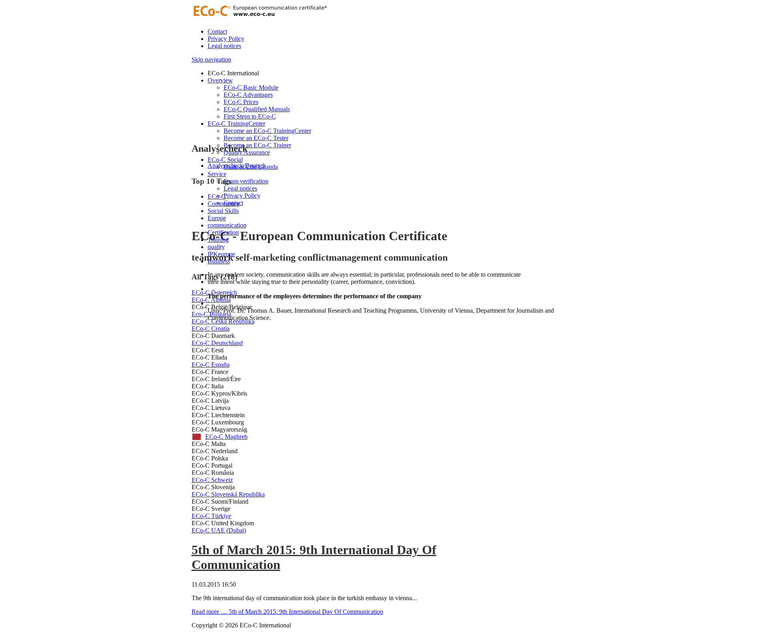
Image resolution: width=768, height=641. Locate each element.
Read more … (287, 611)
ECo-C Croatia (211, 328)
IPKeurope (221, 254)
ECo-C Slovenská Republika (228, 494)
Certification (223, 232)
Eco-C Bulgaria (211, 314)
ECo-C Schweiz (212, 479)
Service (217, 174)
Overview (220, 80)
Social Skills (223, 210)
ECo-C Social (225, 159)
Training (218, 239)
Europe (217, 218)
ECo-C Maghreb (220, 436)
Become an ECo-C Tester (256, 138)
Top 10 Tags (212, 181)
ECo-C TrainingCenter (236, 123)
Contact (217, 31)
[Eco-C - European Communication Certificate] (260, 17)
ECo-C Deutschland (217, 343)
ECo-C (217, 196)
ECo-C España (211, 364)
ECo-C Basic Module (251, 87)
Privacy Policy (226, 38)
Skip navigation (211, 59)
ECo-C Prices (241, 101)
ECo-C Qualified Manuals (257, 109)
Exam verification (246, 181)
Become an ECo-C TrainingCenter (267, 130)
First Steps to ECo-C (250, 116)
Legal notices (224, 45)
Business (219, 261)
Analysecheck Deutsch (237, 165)
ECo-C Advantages (248, 94)
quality (216, 246)
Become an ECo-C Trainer (257, 145)
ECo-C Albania (211, 299)
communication (227, 225)
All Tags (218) (214, 277)
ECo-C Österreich (214, 292)
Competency (224, 203)
